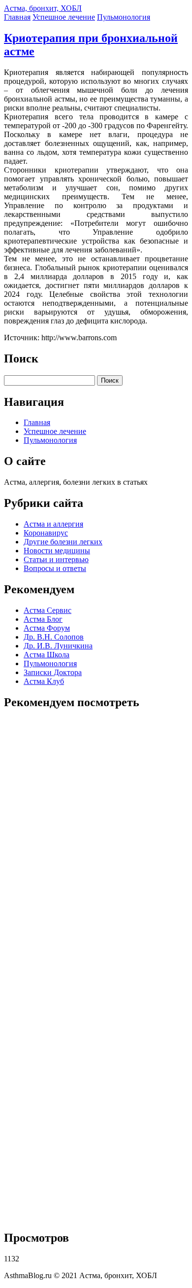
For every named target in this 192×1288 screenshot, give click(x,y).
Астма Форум (47, 628)
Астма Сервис (47, 610)
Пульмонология (123, 17)
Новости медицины (57, 550)
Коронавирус (46, 533)
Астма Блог (43, 619)
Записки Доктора (53, 672)
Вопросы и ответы (55, 568)
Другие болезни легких (63, 541)
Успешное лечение (63, 17)
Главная (17, 17)
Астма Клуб (44, 681)
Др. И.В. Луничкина (58, 646)
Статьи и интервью (56, 559)
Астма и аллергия (53, 524)
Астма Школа (46, 654)
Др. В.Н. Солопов (54, 637)
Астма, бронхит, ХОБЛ (43, 8)
